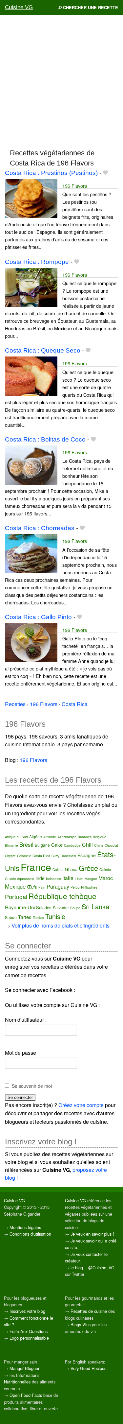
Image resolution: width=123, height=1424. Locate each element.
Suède (11, 917)
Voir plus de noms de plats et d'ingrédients (60, 925)
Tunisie (55, 916)
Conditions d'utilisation (30, 1234)
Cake (57, 844)
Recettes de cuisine (89, 1311)
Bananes (85, 837)
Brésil (26, 844)
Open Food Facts (26, 1395)
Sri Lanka (95, 906)
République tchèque (62, 896)
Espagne (86, 855)
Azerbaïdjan (66, 836)
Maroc (105, 878)
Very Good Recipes (88, 1368)
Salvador (61, 907)
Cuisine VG (19, 7)
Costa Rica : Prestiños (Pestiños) (51, 172)
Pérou (75, 887)
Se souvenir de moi (32, 1086)
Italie (67, 878)
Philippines (89, 887)
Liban (79, 879)
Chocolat (111, 845)
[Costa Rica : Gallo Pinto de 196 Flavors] (31, 642)
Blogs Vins (81, 1324)
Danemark (68, 856)
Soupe (75, 908)
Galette (58, 869)
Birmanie (11, 845)
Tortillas (38, 917)
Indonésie (53, 879)
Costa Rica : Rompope (37, 261)
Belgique (99, 837)
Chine (98, 845)
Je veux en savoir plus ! (92, 1234)
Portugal (16, 896)
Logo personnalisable (29, 1338)
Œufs (32, 887)
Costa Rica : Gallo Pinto (38, 617)
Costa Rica (41, 855)
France (36, 867)
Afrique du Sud (16, 837)
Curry (55, 856)
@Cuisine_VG (101, 1267)
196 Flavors (74, 185)
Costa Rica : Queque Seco (42, 350)
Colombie (24, 856)
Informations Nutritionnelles (21, 1378)
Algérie (35, 836)
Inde (40, 878)
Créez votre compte (81, 1105)
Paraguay (58, 886)
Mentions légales (25, 1227)
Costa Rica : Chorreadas (39, 528)
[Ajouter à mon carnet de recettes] (105, 172)
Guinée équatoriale (19, 879)
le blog (77, 1267)
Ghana (71, 869)
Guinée (105, 869)
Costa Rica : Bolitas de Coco (45, 439)
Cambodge (72, 845)
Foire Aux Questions (29, 1331)
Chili (87, 844)
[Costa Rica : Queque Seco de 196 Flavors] (31, 375)
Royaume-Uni (20, 907)
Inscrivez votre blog (27, 1311)
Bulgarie (42, 845)
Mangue (91, 879)
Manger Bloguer (24, 1368)
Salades (43, 907)
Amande (49, 837)
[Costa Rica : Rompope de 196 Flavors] (31, 286)
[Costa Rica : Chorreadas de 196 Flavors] (31, 553)
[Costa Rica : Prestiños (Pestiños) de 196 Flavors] (31, 197)
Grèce (88, 868)
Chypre (10, 856)
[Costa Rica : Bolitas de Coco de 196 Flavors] (31, 464)
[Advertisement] (61, 81)
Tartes (24, 916)
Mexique (15, 886)
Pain (41, 887)
